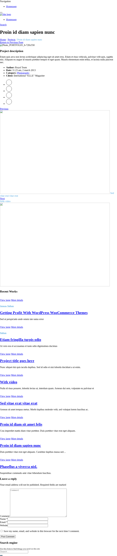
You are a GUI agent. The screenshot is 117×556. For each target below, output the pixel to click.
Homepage (11, 6)
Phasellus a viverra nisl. (18, 467)
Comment (4, 516)
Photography (23, 73)
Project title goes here (17, 361)
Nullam (10, 306)
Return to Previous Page (11, 42)
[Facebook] (9, 91)
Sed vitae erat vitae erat (18, 403)
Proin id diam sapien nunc (20, 445)
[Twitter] (9, 84)
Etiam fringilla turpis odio (20, 340)
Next (2, 198)
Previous (4, 109)
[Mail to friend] (9, 103)
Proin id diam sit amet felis (21, 424)
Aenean (3, 306)
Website (4, 525)
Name (4, 519)
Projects (11, 39)
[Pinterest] (9, 97)
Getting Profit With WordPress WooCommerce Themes (44, 313)
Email (3, 522)
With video (8, 382)
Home (3, 39)
